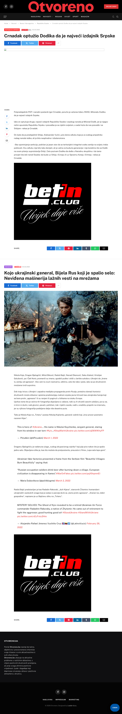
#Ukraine (37, 427)
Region (58, 16)
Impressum (60, 700)
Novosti (47, 16)
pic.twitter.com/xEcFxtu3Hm (32, 516)
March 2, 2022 (63, 480)
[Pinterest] (6, 134)
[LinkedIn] (6, 128)
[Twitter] (6, 122)
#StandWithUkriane (88, 512)
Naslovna (36, 16)
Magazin (85, 16)
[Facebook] (6, 116)
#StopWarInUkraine (64, 430)
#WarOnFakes (63, 473)
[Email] (6, 140)
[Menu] (5, 16)
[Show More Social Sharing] (58, 43)
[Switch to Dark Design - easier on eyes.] (113, 17)
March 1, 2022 (51, 438)
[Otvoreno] (61, 6)
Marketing (74, 700)
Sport (76, 16)
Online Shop (111, 6)
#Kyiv (49, 430)
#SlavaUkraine (70, 512)
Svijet (67, 16)
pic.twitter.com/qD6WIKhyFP (89, 430)
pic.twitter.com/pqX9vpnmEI (85, 473)
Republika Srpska (12, 29)
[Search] (117, 16)
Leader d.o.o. (72, 706)
